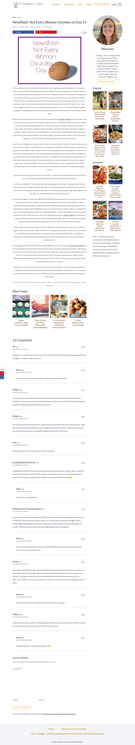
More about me (106, 81)
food (19, 17)
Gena (16, 27)
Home (89, 4)
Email (41, 700)
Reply (83, 347)
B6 (60, 218)
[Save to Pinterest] (2, 373)
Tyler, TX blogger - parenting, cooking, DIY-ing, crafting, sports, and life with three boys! (67, 733)
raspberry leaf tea (69, 215)
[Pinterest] (104, 4)
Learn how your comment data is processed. (59, 714)
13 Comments (47, 27)
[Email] (101, 4)
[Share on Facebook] (2, 377)
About (51, 729)
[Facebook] (95, 4)
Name (16, 700)
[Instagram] (98, 4)
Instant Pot (68, 4)
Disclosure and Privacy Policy (74, 729)
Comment (17, 669)
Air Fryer (55, 4)
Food (80, 4)
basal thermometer (64, 119)
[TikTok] (107, 4)
